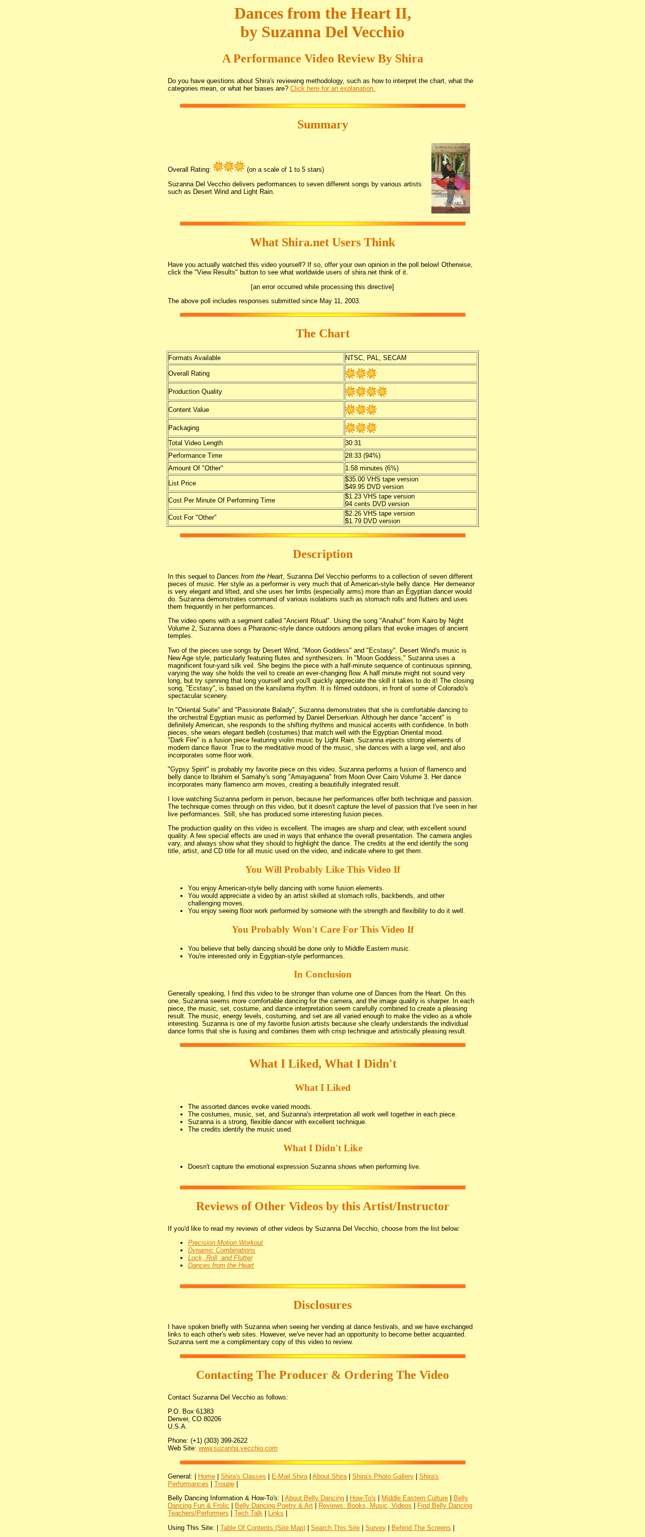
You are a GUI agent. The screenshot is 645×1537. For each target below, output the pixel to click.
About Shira (329, 1476)
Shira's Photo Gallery (383, 1476)
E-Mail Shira (289, 1476)
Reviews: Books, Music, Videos (365, 1505)
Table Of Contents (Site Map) (262, 1527)
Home (206, 1476)
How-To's (363, 1498)
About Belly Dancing (314, 1498)
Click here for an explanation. (332, 88)
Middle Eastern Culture (414, 1498)
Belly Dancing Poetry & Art (274, 1505)
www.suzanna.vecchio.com (238, 1448)
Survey (375, 1527)
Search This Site (335, 1527)
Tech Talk (248, 1513)
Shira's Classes (243, 1476)
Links (276, 1513)
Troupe (224, 1484)
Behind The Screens (421, 1527)
